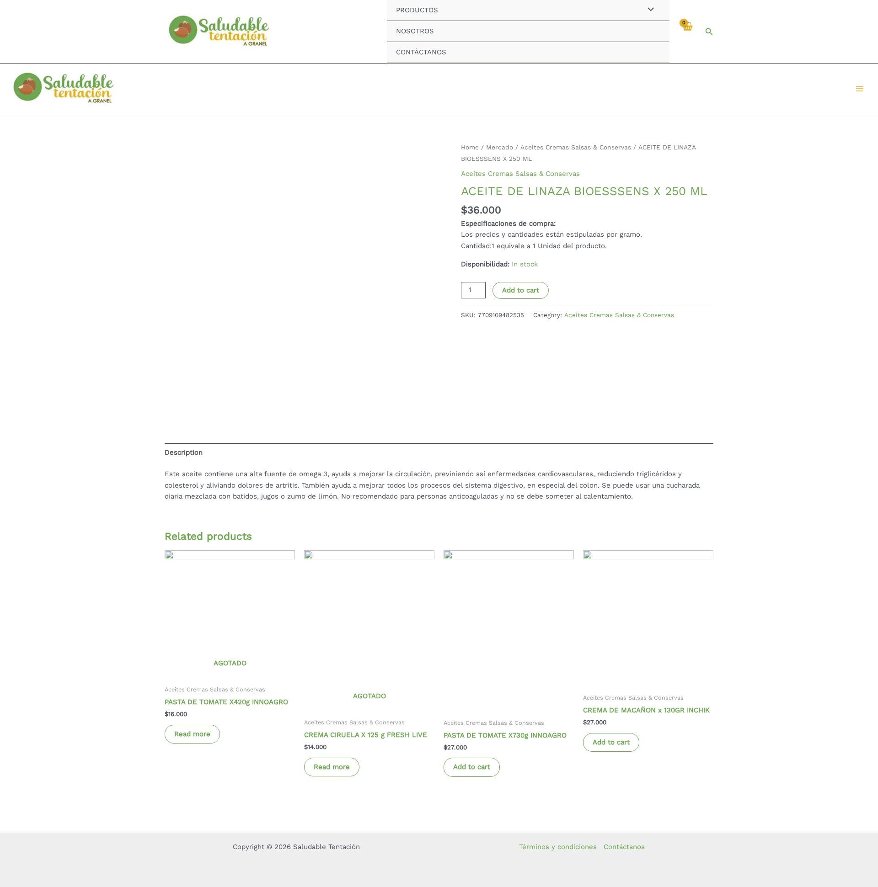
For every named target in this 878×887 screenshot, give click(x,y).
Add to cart (520, 290)
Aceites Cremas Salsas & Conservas (575, 147)
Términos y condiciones (558, 847)
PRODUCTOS (417, 10)
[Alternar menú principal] (859, 89)
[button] (709, 31)
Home (470, 147)
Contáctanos (624, 847)
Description (184, 452)
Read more (192, 734)
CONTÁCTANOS (421, 52)
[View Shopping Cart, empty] (687, 31)
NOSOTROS (415, 31)
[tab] (184, 452)
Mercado (499, 147)
